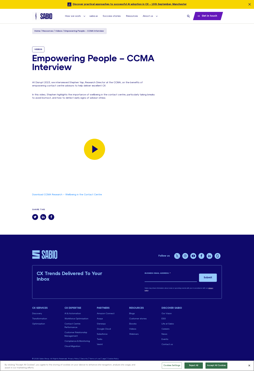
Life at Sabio (168, 324)
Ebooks (132, 324)
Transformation (39, 319)
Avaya (100, 319)
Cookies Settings (171, 365)
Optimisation (38, 324)
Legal (104, 359)
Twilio (99, 339)
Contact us (167, 344)
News (164, 334)
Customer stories (138, 319)
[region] (127, 366)
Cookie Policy (113, 359)
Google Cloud (104, 329)
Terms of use (94, 359)
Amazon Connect (106, 314)
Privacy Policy (73, 359)
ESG (164, 319)
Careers (165, 329)
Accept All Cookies (216, 365)
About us (148, 16)
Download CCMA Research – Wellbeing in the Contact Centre (67, 195)
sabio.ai (94, 16)
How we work (73, 16)
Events (165, 339)
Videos (58, 31)
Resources (132, 16)
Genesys (101, 324)
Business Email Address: (158, 273)
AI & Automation (73, 314)
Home (37, 31)
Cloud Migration (72, 346)
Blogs (132, 314)
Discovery (37, 314)
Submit (208, 278)
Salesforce (102, 334)
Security (84, 359)
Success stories (112, 16)
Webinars (133, 334)
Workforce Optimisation (76, 319)
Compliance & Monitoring (77, 341)
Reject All (193, 365)
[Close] (249, 365)
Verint (100, 344)
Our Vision (167, 314)
